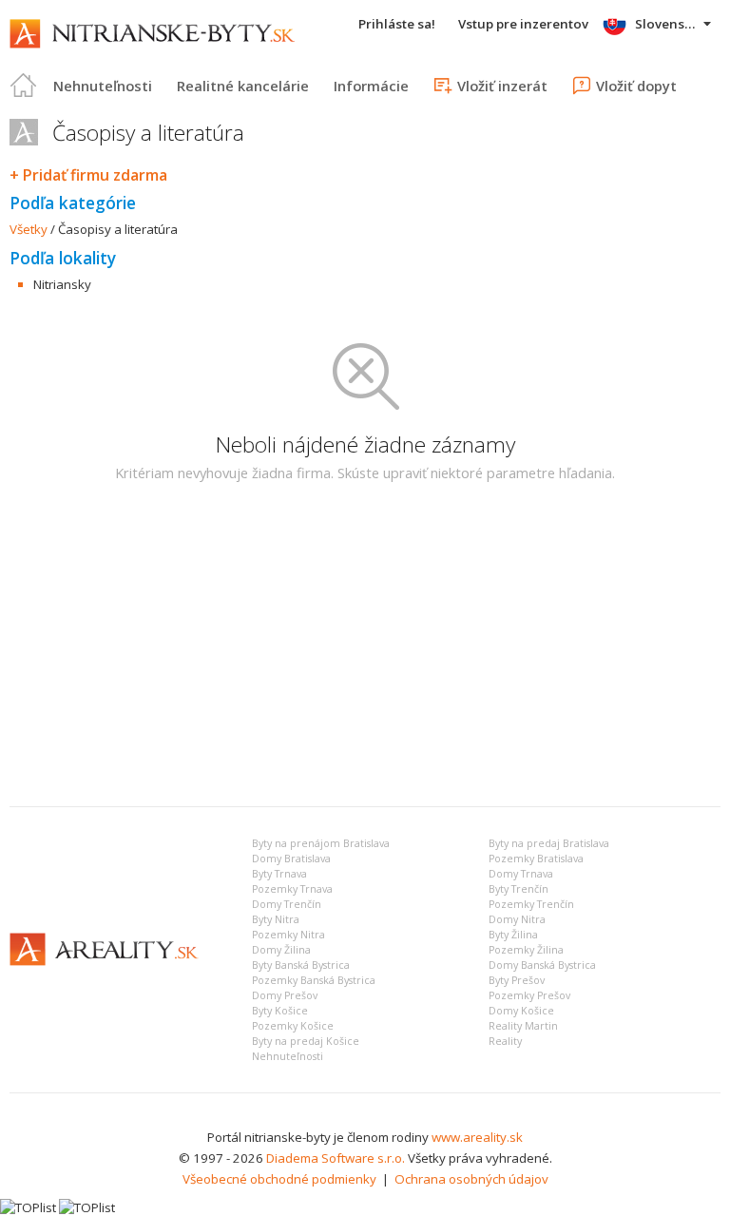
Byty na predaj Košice (305, 1041)
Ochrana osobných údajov (471, 1178)
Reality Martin (523, 1026)
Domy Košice (521, 1010)
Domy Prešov (284, 995)
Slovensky (667, 23)
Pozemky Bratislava (536, 858)
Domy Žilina (281, 949)
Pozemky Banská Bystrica (313, 980)
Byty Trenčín (518, 889)
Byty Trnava (279, 873)
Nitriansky (62, 284)
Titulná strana (24, 85)
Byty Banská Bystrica (301, 965)
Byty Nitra (275, 919)
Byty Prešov (517, 980)
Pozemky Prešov (529, 995)
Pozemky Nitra (288, 934)
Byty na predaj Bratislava (549, 843)
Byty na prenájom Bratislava (321, 843)
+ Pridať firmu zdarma (88, 174)
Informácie (371, 85)
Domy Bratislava (291, 858)
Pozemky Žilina (526, 949)
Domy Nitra (517, 919)
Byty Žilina (513, 934)
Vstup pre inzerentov (523, 23)
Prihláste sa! (396, 23)
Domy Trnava (521, 873)
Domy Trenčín (286, 904)
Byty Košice (280, 1010)
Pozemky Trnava (292, 889)
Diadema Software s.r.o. (335, 1158)
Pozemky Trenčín (531, 904)
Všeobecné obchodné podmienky (279, 1178)
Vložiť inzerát (502, 85)
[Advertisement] (365, 649)
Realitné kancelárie (243, 85)
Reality (505, 1041)
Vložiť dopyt (636, 85)
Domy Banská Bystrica (542, 965)
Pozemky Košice (293, 1026)
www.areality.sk (477, 1137)
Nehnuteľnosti (102, 85)
